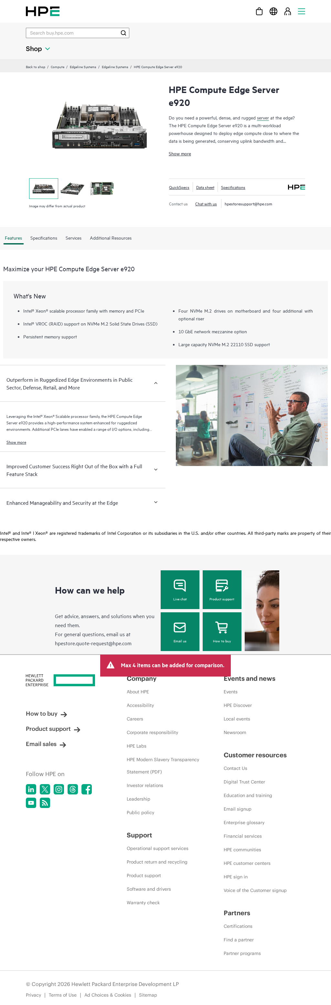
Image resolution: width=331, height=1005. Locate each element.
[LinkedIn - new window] (31, 789)
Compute (57, 66)
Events (231, 692)
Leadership (138, 799)
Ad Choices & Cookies (107, 995)
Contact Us (235, 768)
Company (141, 678)
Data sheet (205, 187)
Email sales (41, 744)
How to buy (222, 640)
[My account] (288, 11)
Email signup (237, 809)
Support (139, 835)
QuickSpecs (179, 187)
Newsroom (235, 732)
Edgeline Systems (83, 66)
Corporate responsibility (152, 732)
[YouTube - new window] (31, 803)
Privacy (33, 995)
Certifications (238, 926)
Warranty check (143, 903)
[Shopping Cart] (259, 11)
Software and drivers (149, 889)
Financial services (243, 836)
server (263, 117)
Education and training (248, 795)
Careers (135, 719)
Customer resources (255, 755)
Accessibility (140, 705)
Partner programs (242, 953)
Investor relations (145, 785)
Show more (180, 153)
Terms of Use (63, 995)
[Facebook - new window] (86, 789)
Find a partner (239, 940)
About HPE (138, 692)
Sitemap (148, 995)
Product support (221, 598)
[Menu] (301, 11)
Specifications (233, 187)
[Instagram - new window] (59, 789)
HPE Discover (238, 705)
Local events (237, 719)
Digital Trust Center (244, 782)
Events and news (249, 678)
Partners (237, 913)
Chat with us (206, 203)
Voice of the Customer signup (255, 890)
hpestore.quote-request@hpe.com (93, 643)
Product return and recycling (157, 862)
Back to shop (35, 66)
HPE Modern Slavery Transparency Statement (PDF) (163, 766)
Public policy (140, 812)
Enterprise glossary (244, 822)
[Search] (123, 33)
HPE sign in (236, 877)
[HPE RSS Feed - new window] (45, 803)
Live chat (180, 598)
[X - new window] (45, 789)
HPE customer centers (247, 863)
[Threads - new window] (73, 789)
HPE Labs (136, 746)
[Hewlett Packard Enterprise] (42, 11)
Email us (180, 640)
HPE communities (242, 850)
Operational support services (157, 848)
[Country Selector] (273, 11)
